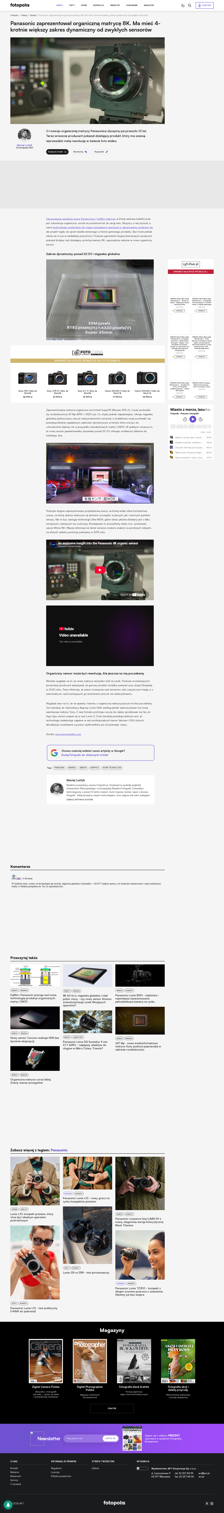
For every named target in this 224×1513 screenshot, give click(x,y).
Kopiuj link (99, 152)
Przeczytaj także (23, 958)
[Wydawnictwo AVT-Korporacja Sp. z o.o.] (142, 1474)
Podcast (207, 5)
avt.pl (201, 1476)
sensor (83, 768)
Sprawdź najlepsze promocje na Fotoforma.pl (87, 360)
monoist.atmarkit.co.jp (68, 734)
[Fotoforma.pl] (87, 354)
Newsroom (15, 1476)
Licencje (55, 1472)
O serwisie (15, 1484)
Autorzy (14, 1480)
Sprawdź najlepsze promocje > (190, 271)
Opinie (84, 5)
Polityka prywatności (61, 1476)
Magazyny (149, 5)
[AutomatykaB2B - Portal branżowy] (114, 1503)
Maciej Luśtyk (24, 145)
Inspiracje (98, 5)
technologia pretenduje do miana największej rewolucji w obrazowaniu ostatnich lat (103, 227)
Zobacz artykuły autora (79, 800)
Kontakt (14, 1468)
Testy (72, 5)
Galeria (95, 1468)
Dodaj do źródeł (55, 152)
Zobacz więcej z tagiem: (39, 1150)
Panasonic (59, 768)
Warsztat (115, 5)
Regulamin (56, 1468)
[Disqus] (87, 911)
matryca (95, 768)
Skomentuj (78, 152)
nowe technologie (112, 768)
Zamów (112, 1408)
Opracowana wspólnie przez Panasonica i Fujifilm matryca (80, 218)
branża (72, 768)
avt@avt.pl (204, 1473)
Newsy (60, 5)
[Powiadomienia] (8, 1505)
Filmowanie (131, 5)
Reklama (14, 1472)
